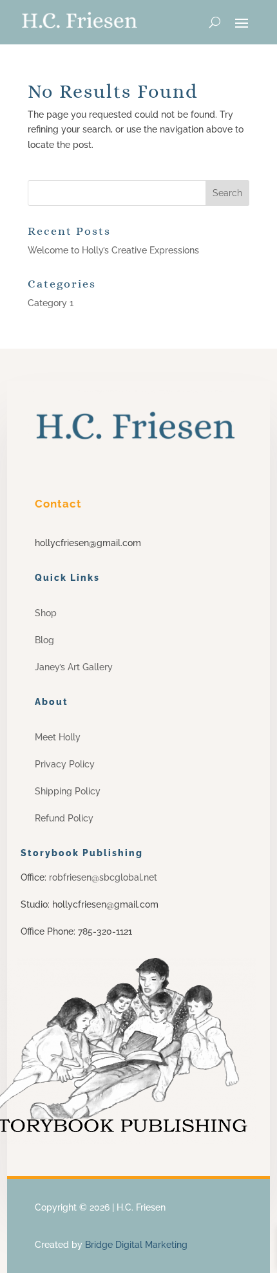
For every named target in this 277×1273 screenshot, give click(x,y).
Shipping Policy (67, 791)
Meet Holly (58, 737)
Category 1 (50, 303)
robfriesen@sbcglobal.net (101, 877)
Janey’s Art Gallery (74, 667)
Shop (46, 613)
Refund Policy (64, 818)
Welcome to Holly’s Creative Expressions (113, 250)
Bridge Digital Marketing (136, 1245)
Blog (44, 640)
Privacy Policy (65, 764)
